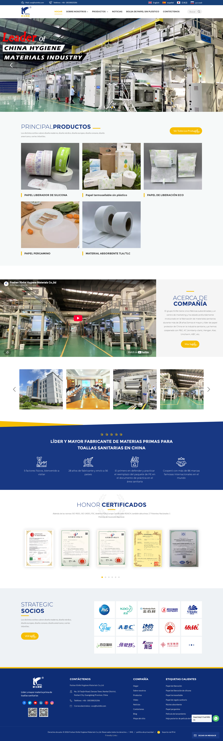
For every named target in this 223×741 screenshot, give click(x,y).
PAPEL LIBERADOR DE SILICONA (45, 195)
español (170, 2)
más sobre (190, 344)
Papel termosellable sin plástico (106, 195)
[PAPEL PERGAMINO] (50, 224)
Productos (99, 11)
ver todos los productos (186, 130)
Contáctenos (171, 11)
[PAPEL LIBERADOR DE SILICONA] (50, 166)
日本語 (184, 2)
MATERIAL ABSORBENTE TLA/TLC (108, 253)
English (156, 2)
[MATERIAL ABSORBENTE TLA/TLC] (111, 224)
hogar (58, 11)
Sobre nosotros (76, 11)
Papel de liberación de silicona (178, 690)
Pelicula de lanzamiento (176, 714)
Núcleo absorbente (174, 704)
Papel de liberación (174, 686)
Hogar (135, 686)
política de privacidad (145, 732)
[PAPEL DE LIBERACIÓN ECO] (173, 166)
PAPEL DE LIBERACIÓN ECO (165, 195)
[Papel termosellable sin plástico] (111, 166)
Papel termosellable (174, 695)
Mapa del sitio (139, 718)
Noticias (117, 11)
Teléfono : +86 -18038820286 (65, 2)
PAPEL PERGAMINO (37, 253)
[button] (108, 107)
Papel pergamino (173, 709)
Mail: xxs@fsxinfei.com (34, 2)
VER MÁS (30, 636)
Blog (135, 714)
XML (131, 732)
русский (198, 2)
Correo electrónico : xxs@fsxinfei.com (90, 706)
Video (135, 700)
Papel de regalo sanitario (176, 700)
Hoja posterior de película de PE (179, 718)
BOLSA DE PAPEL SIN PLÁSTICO (142, 11)
